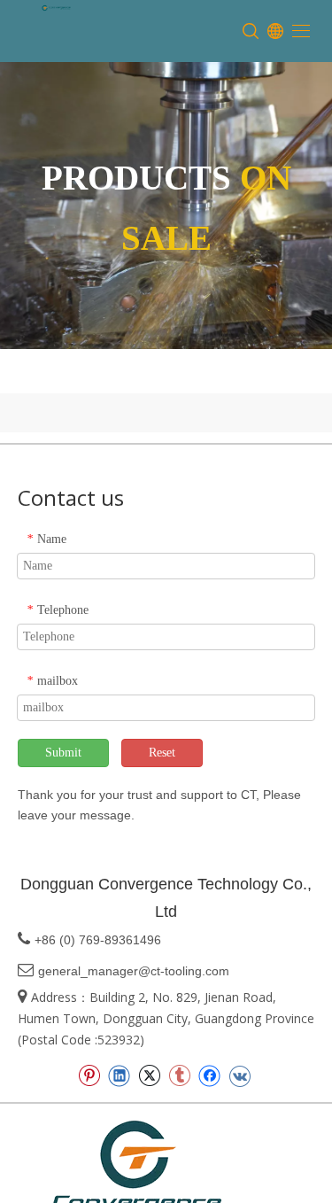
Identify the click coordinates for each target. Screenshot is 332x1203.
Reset (162, 752)
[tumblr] (179, 1075)
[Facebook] (209, 1075)
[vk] (239, 1075)
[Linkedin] (119, 1075)
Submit (63, 752)
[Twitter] (149, 1075)
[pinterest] (89, 1075)
